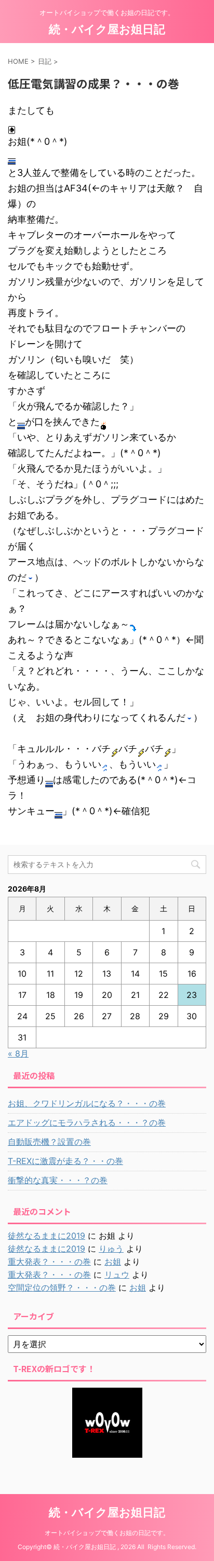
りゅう (111, 1248)
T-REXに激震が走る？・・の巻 (65, 1161)
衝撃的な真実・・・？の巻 (58, 1180)
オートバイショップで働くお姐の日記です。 (107, 1533)
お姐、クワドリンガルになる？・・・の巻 (87, 1103)
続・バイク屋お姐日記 (107, 29)
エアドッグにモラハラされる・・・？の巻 (87, 1122)
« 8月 (18, 1053)
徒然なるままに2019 (46, 1235)
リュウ (116, 1274)
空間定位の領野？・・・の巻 (62, 1287)
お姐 (112, 1261)
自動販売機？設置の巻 (49, 1141)
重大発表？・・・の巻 (49, 1261)
